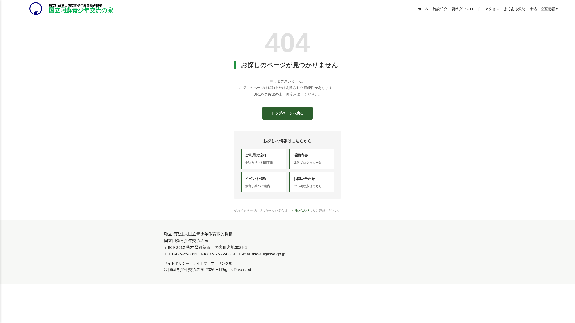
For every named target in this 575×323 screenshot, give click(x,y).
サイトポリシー (176, 263)
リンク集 (225, 263)
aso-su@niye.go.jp (268, 254)
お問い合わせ (300, 210)
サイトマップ (203, 263)
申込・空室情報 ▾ (544, 9)
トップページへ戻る (287, 113)
